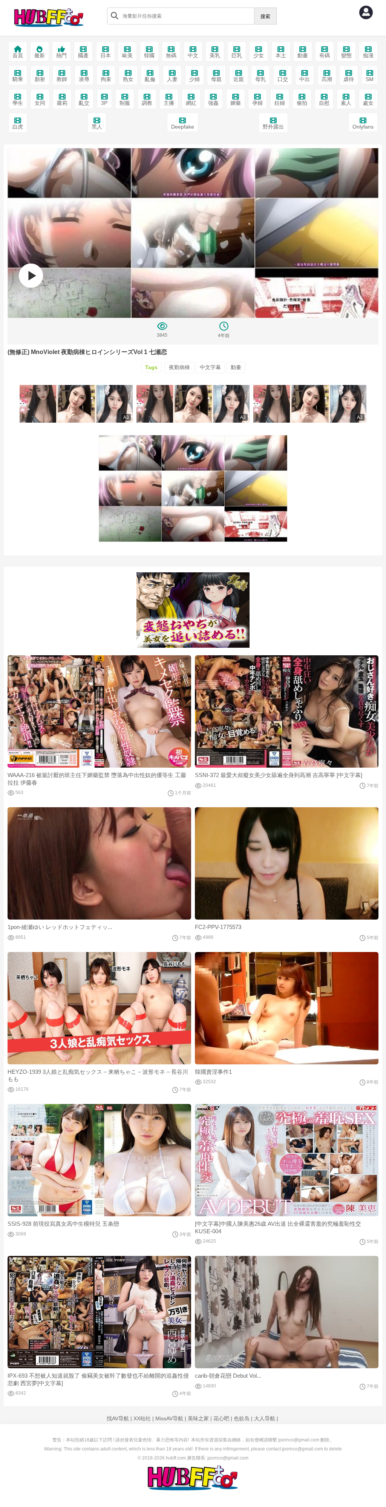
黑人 (97, 127)
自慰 (324, 103)
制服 (124, 103)
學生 (17, 103)
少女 (258, 55)
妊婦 (279, 103)
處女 (368, 103)
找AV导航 (118, 1418)
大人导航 (264, 1418)
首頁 (17, 55)
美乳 (215, 55)
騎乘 (17, 79)
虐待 (348, 79)
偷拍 (302, 103)
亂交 (84, 103)
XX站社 (142, 1418)
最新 (39, 55)
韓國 (149, 55)
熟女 (128, 79)
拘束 (106, 79)
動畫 (302, 55)
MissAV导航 (169, 1418)
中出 (304, 79)
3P (104, 103)
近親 (238, 79)
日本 (105, 55)
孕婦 (257, 103)
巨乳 (236, 55)
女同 (40, 103)
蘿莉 (62, 103)
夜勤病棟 (179, 367)
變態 (346, 55)
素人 (346, 103)
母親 (216, 79)
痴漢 (368, 55)
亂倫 (150, 79)
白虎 (17, 127)
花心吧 (221, 1418)
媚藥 (235, 103)
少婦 (194, 79)
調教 (147, 103)
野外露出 (273, 127)
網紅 (191, 103)
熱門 (61, 55)
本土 (281, 55)
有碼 (324, 55)
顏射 (40, 79)
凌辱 (84, 79)
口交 (282, 79)
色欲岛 (242, 1418)
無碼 (171, 55)
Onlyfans (363, 127)
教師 (62, 79)
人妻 (172, 79)
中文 (193, 55)
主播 (169, 103)
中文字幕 (210, 367)
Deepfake (182, 127)
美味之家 (198, 1418)
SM (370, 79)
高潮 (327, 79)
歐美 (127, 55)
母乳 (260, 79)
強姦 (213, 103)
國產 (83, 55)
